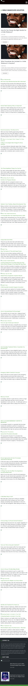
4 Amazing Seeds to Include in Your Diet (11, 616)
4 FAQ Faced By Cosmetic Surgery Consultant (12, 287)
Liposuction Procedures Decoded (9, 433)
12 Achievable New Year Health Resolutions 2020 (13, 215)
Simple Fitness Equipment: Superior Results (11, 275)
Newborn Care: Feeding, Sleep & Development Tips (13, 204)
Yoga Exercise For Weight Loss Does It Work (12, 580)
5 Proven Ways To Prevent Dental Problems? (12, 520)
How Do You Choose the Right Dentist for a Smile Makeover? (13, 31)
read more (5, 42)
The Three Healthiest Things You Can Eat (11, 168)
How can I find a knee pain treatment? (10, 545)
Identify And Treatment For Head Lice (10, 604)
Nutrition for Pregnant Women (8, 180)
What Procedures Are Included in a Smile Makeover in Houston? (13, 62)
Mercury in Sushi (5, 396)
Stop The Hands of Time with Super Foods (11, 251)
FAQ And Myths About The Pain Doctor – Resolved (13, 627)
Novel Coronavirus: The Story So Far (10, 129)
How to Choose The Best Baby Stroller (10, 569)
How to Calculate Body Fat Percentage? (10, 311)
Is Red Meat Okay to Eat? (7, 496)
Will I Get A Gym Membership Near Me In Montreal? (13, 81)
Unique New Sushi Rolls (6, 239)
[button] (27, 3)
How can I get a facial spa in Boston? (10, 322)
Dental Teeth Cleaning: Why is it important (11, 105)
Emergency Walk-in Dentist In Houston (10, 372)
